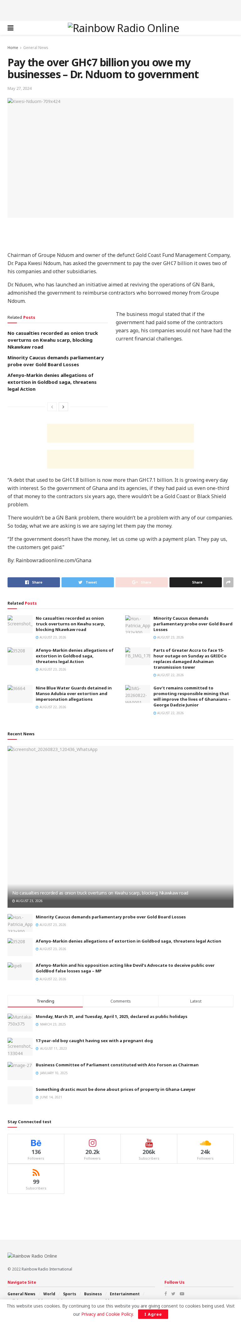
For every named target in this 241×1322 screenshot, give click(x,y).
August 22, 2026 (170, 675)
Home (13, 47)
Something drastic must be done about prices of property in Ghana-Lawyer (115, 1089)
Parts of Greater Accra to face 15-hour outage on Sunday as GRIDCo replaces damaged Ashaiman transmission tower (190, 658)
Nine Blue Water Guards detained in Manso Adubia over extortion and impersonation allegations (74, 693)
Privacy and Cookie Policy (107, 1314)
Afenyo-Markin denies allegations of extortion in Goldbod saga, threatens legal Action (52, 382)
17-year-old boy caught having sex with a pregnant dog (94, 1040)
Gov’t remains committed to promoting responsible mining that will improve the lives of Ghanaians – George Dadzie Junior (192, 696)
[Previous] (52, 406)
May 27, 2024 (19, 88)
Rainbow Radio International (47, 1269)
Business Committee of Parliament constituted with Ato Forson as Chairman (117, 1065)
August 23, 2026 (52, 637)
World (49, 1294)
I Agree (153, 1314)
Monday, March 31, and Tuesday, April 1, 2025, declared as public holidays (111, 1016)
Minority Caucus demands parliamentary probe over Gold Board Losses (193, 623)
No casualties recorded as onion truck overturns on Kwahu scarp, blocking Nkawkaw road (53, 340)
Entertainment (125, 1294)
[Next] (63, 406)
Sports (69, 1294)
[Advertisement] (120, 9)
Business (93, 1294)
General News (35, 47)
